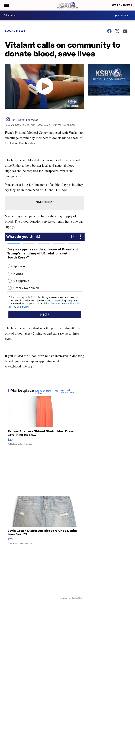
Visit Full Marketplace (67, 391)
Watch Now (121, 5)
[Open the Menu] (6, 5)
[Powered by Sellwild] (76, 598)
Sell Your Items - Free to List (47, 392)
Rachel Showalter (27, 119)
